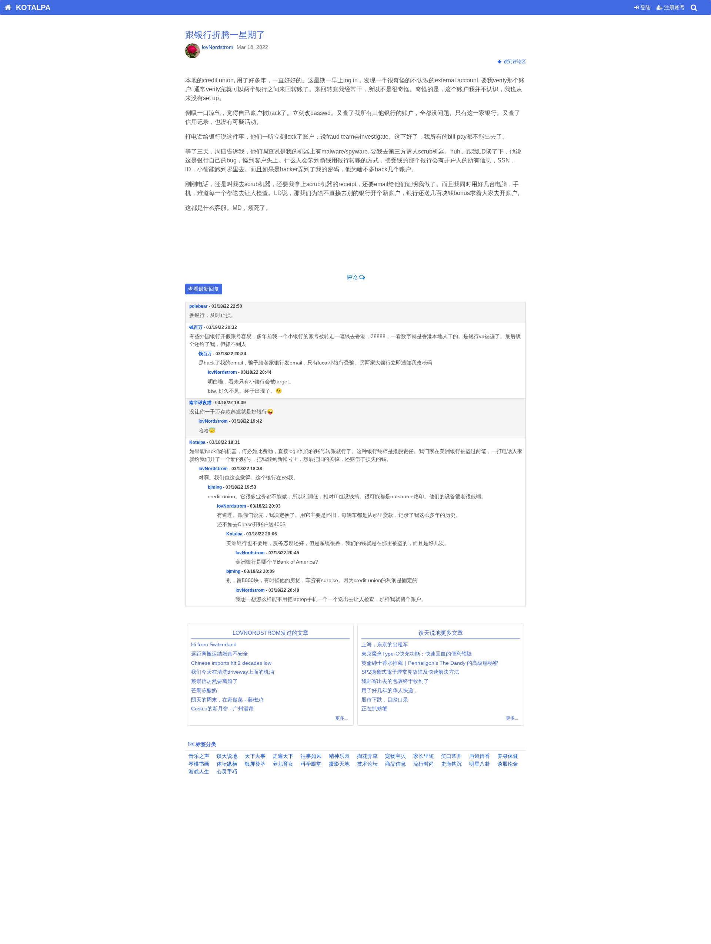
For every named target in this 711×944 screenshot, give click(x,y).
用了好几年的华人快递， (389, 690)
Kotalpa (197, 442)
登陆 (645, 7)
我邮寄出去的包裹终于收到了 (395, 681)
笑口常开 (451, 756)
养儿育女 (282, 764)
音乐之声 (198, 756)
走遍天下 (282, 756)
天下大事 (254, 756)
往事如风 (310, 756)
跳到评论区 (513, 61)
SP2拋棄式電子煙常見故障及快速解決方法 (410, 672)
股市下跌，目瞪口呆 (384, 700)
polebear (198, 306)
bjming (215, 487)
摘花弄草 (367, 756)
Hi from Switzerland (214, 644)
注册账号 (673, 7)
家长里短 (423, 756)
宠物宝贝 (395, 756)
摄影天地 (338, 764)
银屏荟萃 (254, 764)
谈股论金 (507, 764)
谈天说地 (226, 756)
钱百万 (196, 327)
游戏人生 (198, 772)
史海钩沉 (451, 764)
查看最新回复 (203, 289)
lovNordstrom (217, 47)
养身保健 (507, 756)
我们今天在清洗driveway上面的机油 (232, 672)
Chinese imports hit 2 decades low (231, 663)
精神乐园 (338, 756)
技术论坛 (367, 764)
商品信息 (395, 764)
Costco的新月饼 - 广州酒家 (222, 709)
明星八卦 (479, 764)
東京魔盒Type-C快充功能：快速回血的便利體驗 (416, 654)
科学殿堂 (310, 764)
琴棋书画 (198, 764)
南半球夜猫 (200, 402)
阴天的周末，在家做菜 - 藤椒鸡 (227, 700)
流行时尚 (423, 764)
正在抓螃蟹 (374, 709)
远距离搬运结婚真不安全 (219, 654)
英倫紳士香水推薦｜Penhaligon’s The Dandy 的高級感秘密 (429, 663)
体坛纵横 (226, 764)
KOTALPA (30, 7)
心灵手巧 (226, 772)
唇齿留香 (479, 756)
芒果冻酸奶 (204, 690)
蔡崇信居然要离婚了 (214, 681)
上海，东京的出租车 (384, 644)
